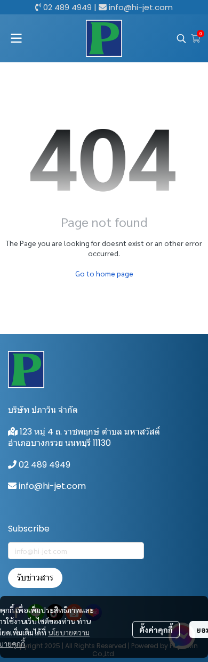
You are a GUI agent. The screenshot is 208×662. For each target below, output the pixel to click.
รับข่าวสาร (35, 577)
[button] (181, 38)
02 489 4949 (67, 7)
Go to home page (104, 273)
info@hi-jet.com (141, 7)
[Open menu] (16, 38)
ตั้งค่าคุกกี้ (156, 629)
